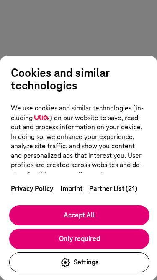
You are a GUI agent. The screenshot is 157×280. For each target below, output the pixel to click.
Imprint (71, 188)
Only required (79, 238)
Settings (86, 262)
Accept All (79, 215)
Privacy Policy (32, 188)
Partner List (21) (113, 188)
